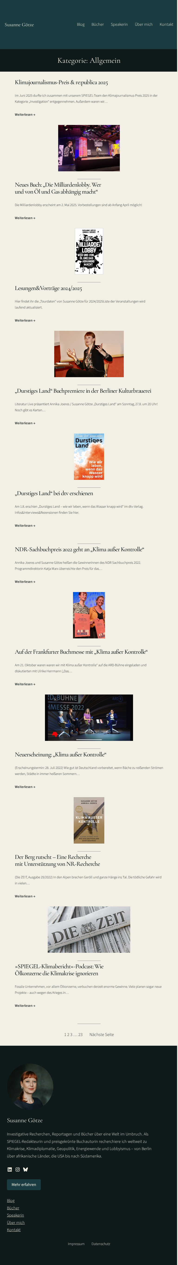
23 (80, 1035)
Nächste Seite (101, 1035)
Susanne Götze (19, 25)
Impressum (76, 1243)
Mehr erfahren (24, 1185)
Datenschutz (101, 1243)
